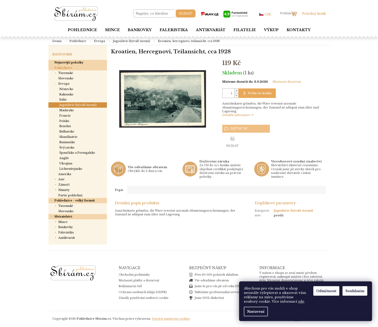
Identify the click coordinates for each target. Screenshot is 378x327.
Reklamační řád (130, 286)
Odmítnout (326, 291)
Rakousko (66, 94)
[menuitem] (82, 30)
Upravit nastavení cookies (171, 318)
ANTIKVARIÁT (66, 238)
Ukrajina (65, 163)
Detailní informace (236, 115)
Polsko (64, 121)
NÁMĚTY (64, 190)
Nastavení (256, 312)
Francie (65, 115)
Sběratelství (63, 216)
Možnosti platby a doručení (139, 280)
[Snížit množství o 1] (236, 95)
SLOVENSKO (65, 78)
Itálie (63, 99)
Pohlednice (63, 68)
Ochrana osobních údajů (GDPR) (143, 292)
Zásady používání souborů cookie (143, 298)
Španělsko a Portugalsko (77, 152)
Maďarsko (66, 110)
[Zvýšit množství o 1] (236, 91)
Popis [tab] (119, 190)
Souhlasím (354, 291)
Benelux (65, 126)
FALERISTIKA (66, 232)
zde (301, 301)
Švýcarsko (66, 147)
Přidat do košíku (260, 93)
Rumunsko (67, 142)
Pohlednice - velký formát (74, 200)
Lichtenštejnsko (70, 169)
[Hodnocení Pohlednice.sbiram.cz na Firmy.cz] (224, 14)
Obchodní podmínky (134, 274)
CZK (268, 14)
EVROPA (63, 83)
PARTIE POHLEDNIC (70, 195)
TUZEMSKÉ (65, 73)
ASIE (61, 179)
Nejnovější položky (68, 62)
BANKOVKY (65, 227)
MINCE (62, 222)
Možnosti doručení (287, 81)
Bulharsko (66, 131)
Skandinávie (68, 137)
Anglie (64, 158)
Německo (66, 89)
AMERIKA (64, 174)
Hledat (185, 13)
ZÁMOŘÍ (63, 184)
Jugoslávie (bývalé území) (77, 105)
